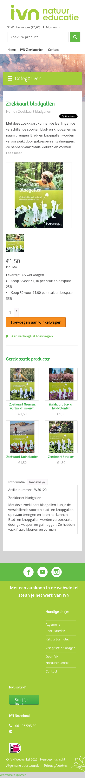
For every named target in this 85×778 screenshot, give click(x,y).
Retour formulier (58, 639)
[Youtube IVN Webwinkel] (42, 572)
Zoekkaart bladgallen (34, 111)
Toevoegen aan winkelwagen (35, 322)
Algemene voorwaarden (23, 765)
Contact (53, 50)
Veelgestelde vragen (60, 648)
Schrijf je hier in (21, 701)
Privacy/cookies (55, 765)
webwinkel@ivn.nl (13, 775)
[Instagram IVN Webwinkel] (56, 572)
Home (11, 50)
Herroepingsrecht (52, 759)
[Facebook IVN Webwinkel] (28, 572)
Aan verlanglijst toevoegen (32, 336)
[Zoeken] (75, 37)
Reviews (37, 482)
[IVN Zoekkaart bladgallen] (39, 195)
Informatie (16, 482)
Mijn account (55, 27)
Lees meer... (15, 153)
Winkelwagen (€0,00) (25, 27)
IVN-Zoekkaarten (31, 50)
